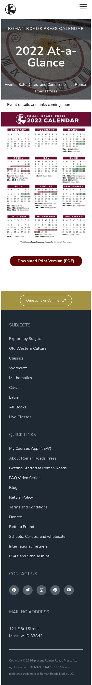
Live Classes (20, 417)
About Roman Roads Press (33, 458)
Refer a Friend (21, 526)
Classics (16, 358)
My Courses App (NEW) (30, 448)
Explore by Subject (25, 338)
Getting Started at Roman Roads (38, 468)
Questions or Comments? (46, 300)
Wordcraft (18, 368)
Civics (14, 387)
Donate (15, 517)
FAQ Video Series (24, 478)
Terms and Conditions (28, 507)
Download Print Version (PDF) (46, 261)
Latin (13, 397)
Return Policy (21, 497)
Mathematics (20, 378)
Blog (13, 487)
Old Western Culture (28, 348)
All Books (17, 407)
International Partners (28, 546)
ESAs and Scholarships (29, 556)
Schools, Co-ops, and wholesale (37, 536)
